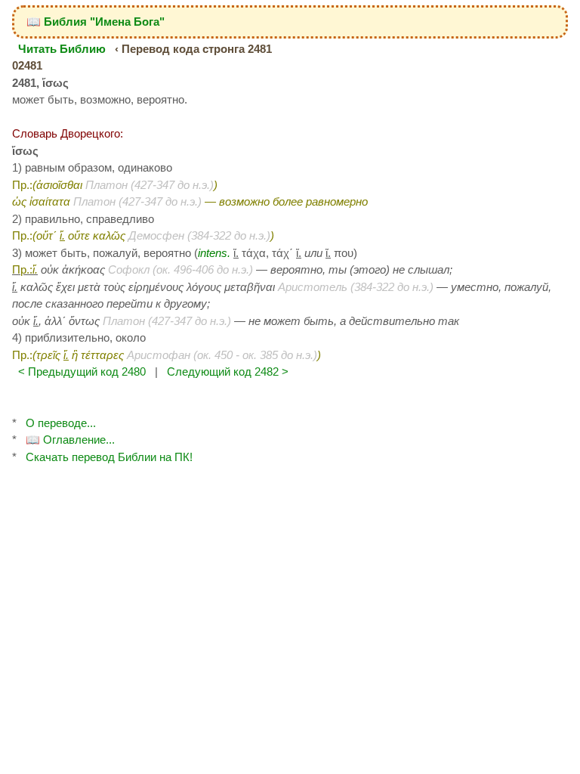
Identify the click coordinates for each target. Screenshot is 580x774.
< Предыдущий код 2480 (82, 371)
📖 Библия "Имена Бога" (95, 21)
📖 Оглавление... (70, 439)
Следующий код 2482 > (227, 371)
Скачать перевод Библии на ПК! (109, 456)
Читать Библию (62, 48)
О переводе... (61, 422)
